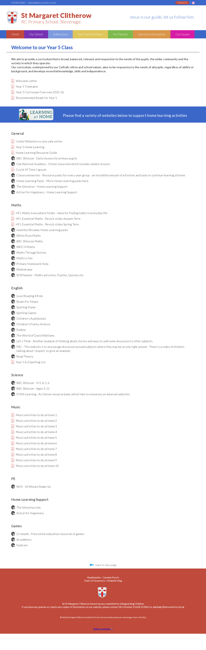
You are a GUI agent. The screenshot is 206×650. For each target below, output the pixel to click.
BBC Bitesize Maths (29, 241)
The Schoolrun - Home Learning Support (42, 186)
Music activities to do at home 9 (36, 460)
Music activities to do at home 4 (36, 432)
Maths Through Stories (31, 252)
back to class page (106, 564)
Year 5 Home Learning (30, 147)
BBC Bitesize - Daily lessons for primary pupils (46, 158)
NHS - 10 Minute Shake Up (33, 486)
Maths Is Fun (24, 258)
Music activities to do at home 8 (36, 454)
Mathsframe (24, 269)
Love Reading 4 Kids (29, 296)
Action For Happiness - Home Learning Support (46, 192)
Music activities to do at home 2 (36, 420)
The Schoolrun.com (28, 507)
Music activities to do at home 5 (36, 437)
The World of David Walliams (35, 335)
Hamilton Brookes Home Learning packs (42, 230)
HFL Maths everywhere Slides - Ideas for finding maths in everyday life (61, 213)
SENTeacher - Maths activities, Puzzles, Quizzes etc (50, 275)
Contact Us (182, 2)
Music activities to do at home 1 (36, 415)
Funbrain (22, 545)
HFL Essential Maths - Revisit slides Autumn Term (48, 218)
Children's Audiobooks (31, 318)
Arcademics (24, 539)
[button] (15, 34)
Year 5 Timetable (27, 86)
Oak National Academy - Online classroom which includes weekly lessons (63, 164)
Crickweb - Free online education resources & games (50, 534)
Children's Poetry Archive (33, 324)
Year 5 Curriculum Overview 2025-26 (40, 92)
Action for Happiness (30, 513)
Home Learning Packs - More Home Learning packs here (52, 181)
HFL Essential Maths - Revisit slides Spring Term (47, 224)
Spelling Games (26, 313)
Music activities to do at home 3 (36, 426)
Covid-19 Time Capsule (31, 169)
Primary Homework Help (32, 264)
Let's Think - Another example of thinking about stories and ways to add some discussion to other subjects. (84, 341)
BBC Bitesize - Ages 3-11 (33, 388)
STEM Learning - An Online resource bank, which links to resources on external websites (73, 394)
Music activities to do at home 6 (36, 443)
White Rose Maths (28, 235)
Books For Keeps (27, 301)
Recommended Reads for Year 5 (36, 98)
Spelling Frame (26, 307)
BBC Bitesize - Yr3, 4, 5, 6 (33, 383)
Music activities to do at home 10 (37, 466)
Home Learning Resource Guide (36, 152)
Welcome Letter (26, 81)
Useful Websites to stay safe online (39, 141)
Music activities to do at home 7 (36, 449)
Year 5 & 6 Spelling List (31, 362)
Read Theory (24, 356)
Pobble (21, 330)
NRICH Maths (25, 247)
